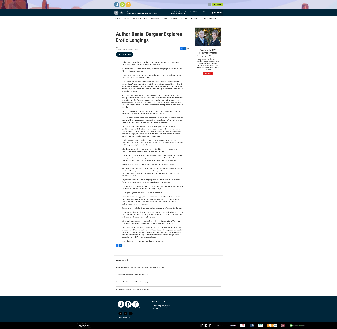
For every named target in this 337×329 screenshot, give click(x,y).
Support (174, 18)
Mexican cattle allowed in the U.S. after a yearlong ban (132, 289)
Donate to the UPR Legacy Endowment (208, 51)
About (165, 18)
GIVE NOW (208, 73)
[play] (116, 13)
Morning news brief (122, 260)
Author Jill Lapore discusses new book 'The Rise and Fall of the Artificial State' (140, 267)
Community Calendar (208, 18)
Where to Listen (136, 18)
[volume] (121, 13)
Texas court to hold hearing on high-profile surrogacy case (133, 282)
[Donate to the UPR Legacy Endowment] (208, 37)
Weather (194, 18)
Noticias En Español (121, 18)
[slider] (124, 13)
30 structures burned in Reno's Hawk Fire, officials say (132, 274)
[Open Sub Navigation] (149, 18)
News (146, 18)
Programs (155, 18)
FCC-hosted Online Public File (160, 302)
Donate (218, 5)
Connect (184, 18)
